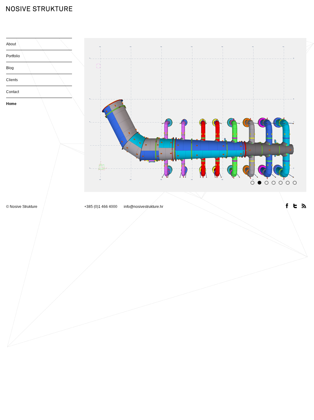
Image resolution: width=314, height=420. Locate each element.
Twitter (295, 205)
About (11, 44)
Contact (12, 92)
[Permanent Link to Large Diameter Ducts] (195, 114)
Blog (10, 68)
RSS (304, 205)
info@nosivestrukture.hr (143, 206)
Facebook (287, 205)
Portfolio (13, 56)
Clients (12, 80)
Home (11, 104)
